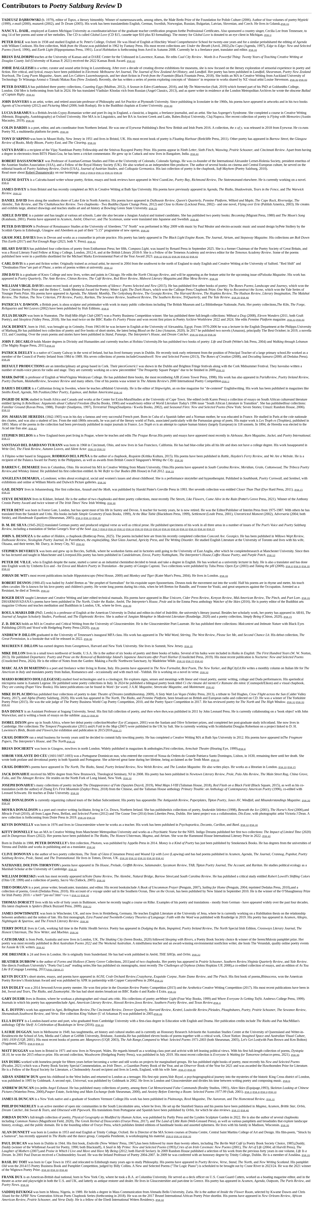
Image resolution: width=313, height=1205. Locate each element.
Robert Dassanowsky (40, 172)
